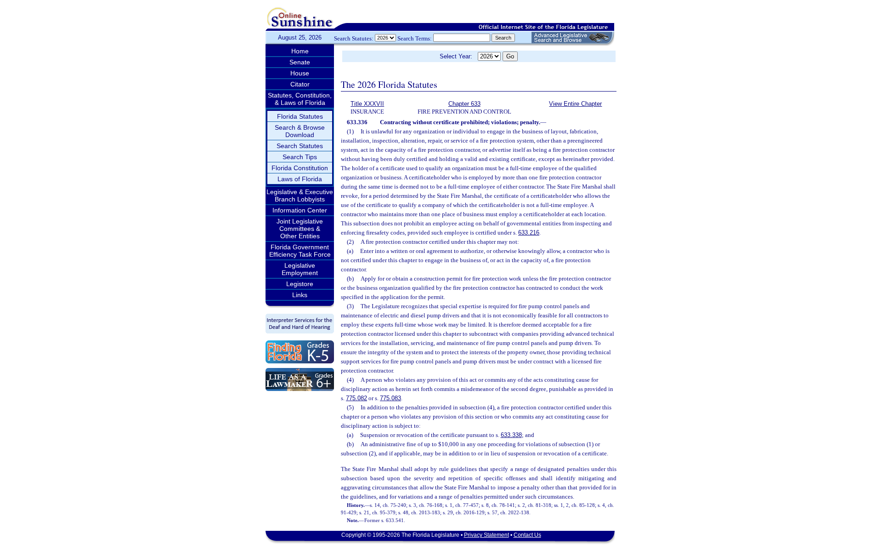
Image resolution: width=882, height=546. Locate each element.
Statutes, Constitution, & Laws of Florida (300, 99)
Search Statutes (300, 145)
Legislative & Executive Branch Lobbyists (299, 195)
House (299, 73)
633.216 (528, 232)
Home (300, 51)
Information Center (299, 210)
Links (299, 295)
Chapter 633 (464, 103)
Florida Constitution (299, 168)
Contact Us (527, 535)
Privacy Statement (486, 535)
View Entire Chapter (575, 103)
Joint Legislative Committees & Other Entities (300, 229)
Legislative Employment (300, 269)
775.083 (390, 398)
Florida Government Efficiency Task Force (300, 250)
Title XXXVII (367, 103)
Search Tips (300, 157)
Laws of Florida (299, 179)
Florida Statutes (300, 116)
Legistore (299, 283)
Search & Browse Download (300, 131)
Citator (300, 84)
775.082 (356, 398)
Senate (299, 62)
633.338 (511, 434)
